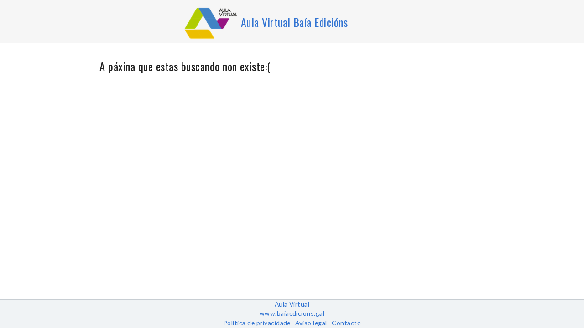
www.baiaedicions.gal (292, 313)
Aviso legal (311, 323)
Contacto (346, 323)
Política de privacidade (257, 323)
